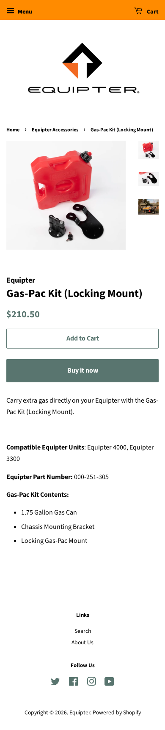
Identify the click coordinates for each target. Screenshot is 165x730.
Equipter (79, 712)
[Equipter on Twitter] (55, 683)
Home (12, 129)
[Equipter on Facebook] (73, 683)
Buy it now (82, 370)
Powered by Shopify (117, 712)
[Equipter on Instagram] (91, 683)
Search (82, 631)
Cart (152, 12)
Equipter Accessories (55, 129)
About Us (83, 642)
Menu (24, 12)
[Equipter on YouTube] (109, 683)
